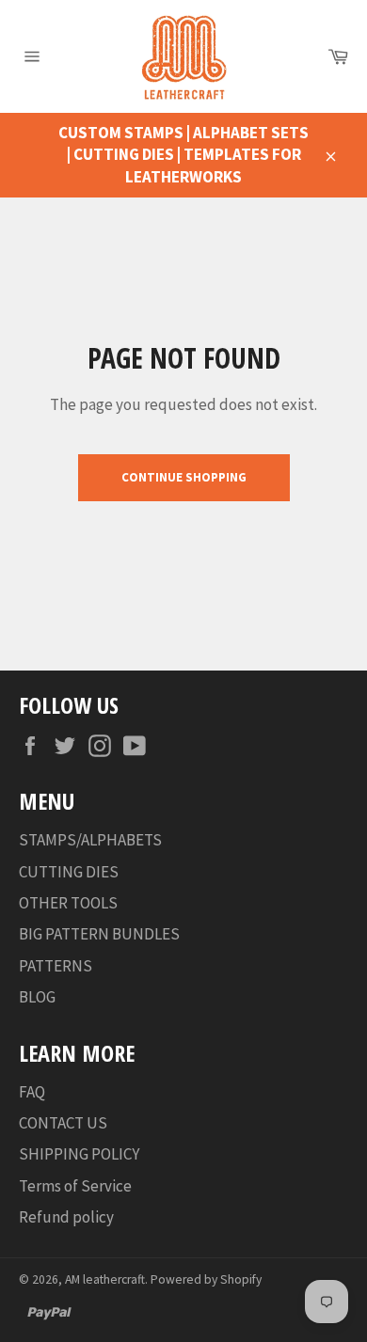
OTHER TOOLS (68, 902)
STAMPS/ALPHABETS (90, 839)
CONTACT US (63, 1123)
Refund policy (66, 1217)
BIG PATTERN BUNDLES (99, 934)
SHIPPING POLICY (79, 1154)
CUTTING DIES (69, 871)
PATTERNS (55, 965)
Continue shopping (184, 477)
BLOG (37, 997)
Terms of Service (75, 1186)
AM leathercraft (105, 1279)
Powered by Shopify (206, 1279)
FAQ (32, 1091)
